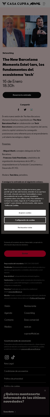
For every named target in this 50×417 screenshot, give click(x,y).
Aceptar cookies (25, 213)
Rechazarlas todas (25, 227)
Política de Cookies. (12, 205)
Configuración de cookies (25, 220)
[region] (25, 208)
